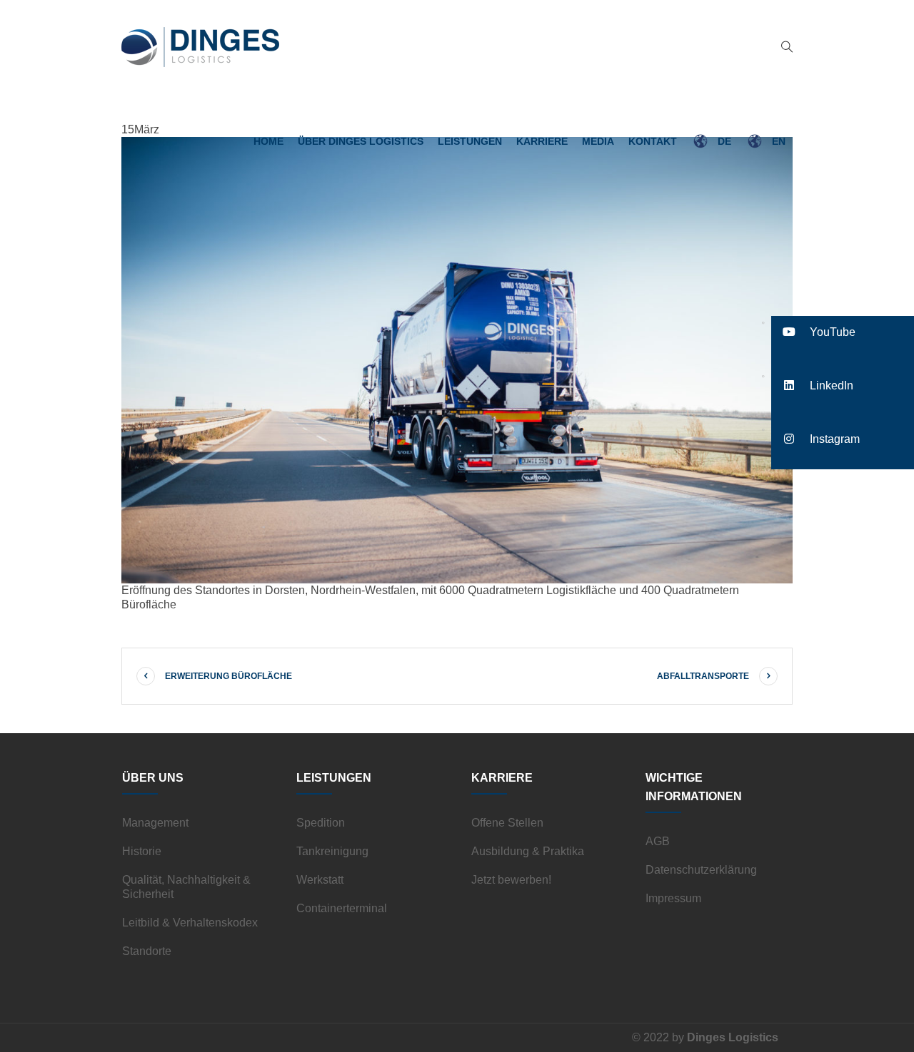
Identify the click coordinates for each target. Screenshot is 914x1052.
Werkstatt (319, 880)
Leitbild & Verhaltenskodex (190, 922)
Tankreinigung (332, 851)
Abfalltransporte (703, 676)
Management (155, 823)
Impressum (673, 898)
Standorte (146, 951)
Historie (141, 851)
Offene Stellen (507, 823)
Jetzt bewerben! (511, 880)
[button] (842, 332)
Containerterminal (341, 908)
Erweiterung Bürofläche (228, 676)
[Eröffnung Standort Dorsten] (457, 359)
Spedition (320, 823)
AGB (658, 841)
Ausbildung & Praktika (527, 851)
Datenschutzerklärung (701, 870)
